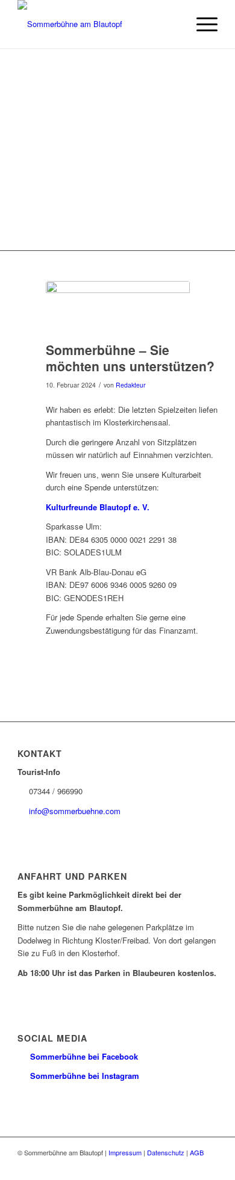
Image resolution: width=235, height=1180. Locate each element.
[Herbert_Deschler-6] (118, 308)
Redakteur (131, 384)
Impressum (125, 1152)
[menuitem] (201, 24)
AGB (197, 1152)
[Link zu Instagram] (208, 1165)
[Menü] (201, 24)
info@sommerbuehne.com (75, 811)
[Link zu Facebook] (190, 1165)
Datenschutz (165, 1152)
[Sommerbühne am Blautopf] (97, 24)
